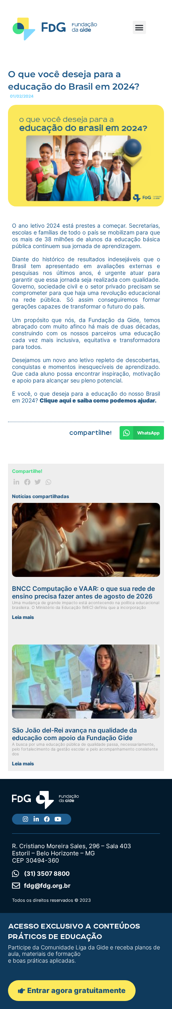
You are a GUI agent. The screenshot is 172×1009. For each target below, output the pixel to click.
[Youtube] (57, 819)
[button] (139, 27)
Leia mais (23, 617)
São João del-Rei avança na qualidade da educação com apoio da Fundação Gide (74, 734)
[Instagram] (25, 819)
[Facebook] (47, 819)
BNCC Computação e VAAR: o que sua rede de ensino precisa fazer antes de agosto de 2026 (83, 592)
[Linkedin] (36, 819)
